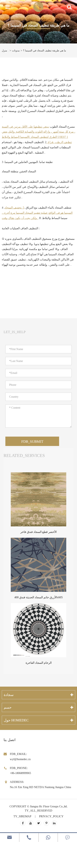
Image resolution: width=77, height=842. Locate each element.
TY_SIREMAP (22, 816)
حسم (7, 707)
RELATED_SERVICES (24, 455)
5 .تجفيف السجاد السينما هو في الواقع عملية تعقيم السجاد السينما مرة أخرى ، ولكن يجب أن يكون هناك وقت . (37, 213)
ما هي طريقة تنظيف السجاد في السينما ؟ (44, 50)
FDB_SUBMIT (32, 441)
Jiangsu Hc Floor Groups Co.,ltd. (49, 806)
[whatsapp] (48, 837)
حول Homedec (16, 720)
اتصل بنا (10, 740)
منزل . (5, 50)
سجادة (9, 695)
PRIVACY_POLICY (51, 816)
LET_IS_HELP (15, 332)
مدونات (16, 50)
